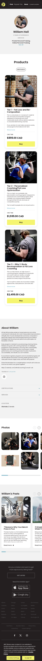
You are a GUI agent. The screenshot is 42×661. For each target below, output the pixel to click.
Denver (13, 608)
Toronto (32, 611)
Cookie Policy (14, 628)
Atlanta (3, 602)
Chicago (13, 602)
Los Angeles (24, 605)
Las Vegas (14, 617)
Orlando (23, 617)
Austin (3, 608)
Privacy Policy (32, 626)
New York (23, 614)
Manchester (24, 608)
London (23, 602)
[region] (21, 651)
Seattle (32, 605)
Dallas (13, 605)
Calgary (3, 617)
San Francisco (34, 602)
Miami (22, 611)
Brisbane (3, 614)
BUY (21, 144)
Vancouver (33, 614)
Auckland (3, 605)
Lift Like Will (12, 372)
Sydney (33, 608)
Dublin (13, 611)
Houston (13, 614)
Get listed (21, 575)
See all (21, 45)
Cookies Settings (26, 628)
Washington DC (35, 617)
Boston (3, 611)
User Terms (9, 626)
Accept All (28, 658)
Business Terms (20, 626)
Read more (8, 545)
